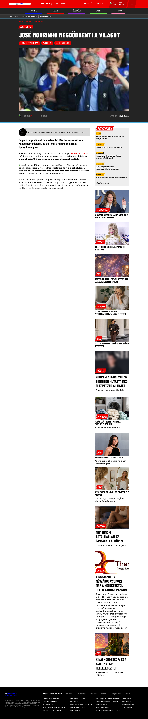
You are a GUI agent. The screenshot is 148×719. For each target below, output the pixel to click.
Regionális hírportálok (52, 694)
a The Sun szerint (79, 153)
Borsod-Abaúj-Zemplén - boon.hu (54, 707)
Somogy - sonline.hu (103, 707)
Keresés (100, 4)
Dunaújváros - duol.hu (77, 699)
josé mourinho (62, 43)
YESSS (119, 10)
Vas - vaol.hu (126, 702)
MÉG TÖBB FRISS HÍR (102, 183)
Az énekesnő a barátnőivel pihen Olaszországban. (110, 462)
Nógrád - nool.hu (101, 704)
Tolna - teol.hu (127, 699)
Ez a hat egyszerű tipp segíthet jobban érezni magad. (110, 499)
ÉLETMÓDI (77, 10)
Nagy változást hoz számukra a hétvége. (111, 674)
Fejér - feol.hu (74, 702)
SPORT (98, 10)
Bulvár (104, 694)
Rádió (128, 694)
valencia (47, 43)
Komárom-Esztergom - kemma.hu (107, 702)
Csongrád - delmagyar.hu (52, 710)
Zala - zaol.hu (127, 707)
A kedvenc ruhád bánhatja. (108, 427)
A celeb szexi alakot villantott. (110, 390)
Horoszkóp (14, 16)
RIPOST (21, 21)
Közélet (69, 694)
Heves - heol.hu (75, 710)
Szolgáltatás (116, 694)
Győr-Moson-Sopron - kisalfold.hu (81, 704)
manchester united (29, 43)
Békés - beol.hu (48, 704)
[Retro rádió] (112, 4)
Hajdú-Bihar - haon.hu (77, 707)
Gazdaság (81, 694)
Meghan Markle (46, 16)
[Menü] (132, 4)
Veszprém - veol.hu (128, 704)
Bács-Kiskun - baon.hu (51, 699)
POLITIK (34, 10)
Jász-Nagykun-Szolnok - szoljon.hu (108, 699)
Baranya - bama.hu (50, 702)
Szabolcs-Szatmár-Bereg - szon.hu (108, 710)
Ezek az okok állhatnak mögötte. (111, 545)
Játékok (86, 4)
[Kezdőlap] (20, 4)
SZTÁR (55, 10)
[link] (103, 210)
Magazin (93, 694)
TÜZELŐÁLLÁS (38, 21)
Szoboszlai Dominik (29, 16)
